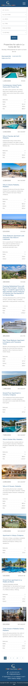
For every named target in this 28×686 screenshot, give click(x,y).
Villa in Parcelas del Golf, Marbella (11, 137)
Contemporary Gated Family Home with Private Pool (12, 86)
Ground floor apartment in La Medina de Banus (12, 581)
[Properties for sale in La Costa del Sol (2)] (20, 658)
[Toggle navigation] (24, 3)
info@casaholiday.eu (14, 674)
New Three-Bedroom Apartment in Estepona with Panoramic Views (13, 342)
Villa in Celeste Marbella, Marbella (11, 186)
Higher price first (6, 58)
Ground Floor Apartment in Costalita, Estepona (12, 394)
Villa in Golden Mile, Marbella (12, 439)
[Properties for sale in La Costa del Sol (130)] (22, 658)
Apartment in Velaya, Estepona (13, 535)
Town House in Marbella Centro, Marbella (13, 629)
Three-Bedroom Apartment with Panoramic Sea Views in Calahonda (13, 237)
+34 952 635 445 (14, 672)
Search (14, 37)
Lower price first (16, 56)
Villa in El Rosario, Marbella (12, 486)
